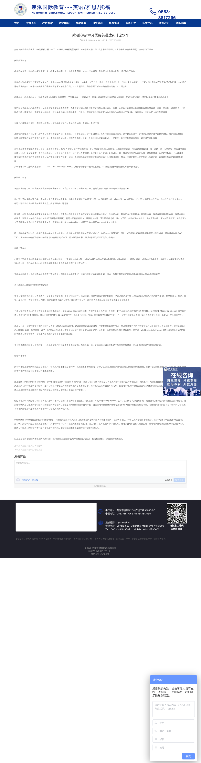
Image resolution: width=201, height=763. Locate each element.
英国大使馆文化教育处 (105, 538)
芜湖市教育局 (159, 538)
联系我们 (164, 23)
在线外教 (47, 23)
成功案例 (64, 23)
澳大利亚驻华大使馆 (83, 538)
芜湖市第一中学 (123, 538)
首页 (16, 23)
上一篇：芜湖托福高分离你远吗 (28, 445)
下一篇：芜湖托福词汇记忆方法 (28, 449)
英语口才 (131, 23)
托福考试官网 (45, 538)
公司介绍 (31, 23)
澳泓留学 (181, 23)
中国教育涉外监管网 (62, 538)
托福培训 (114, 23)
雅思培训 (97, 23)
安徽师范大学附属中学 (142, 538)
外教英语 (81, 23)
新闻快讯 (147, 23)
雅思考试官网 (32, 538)
